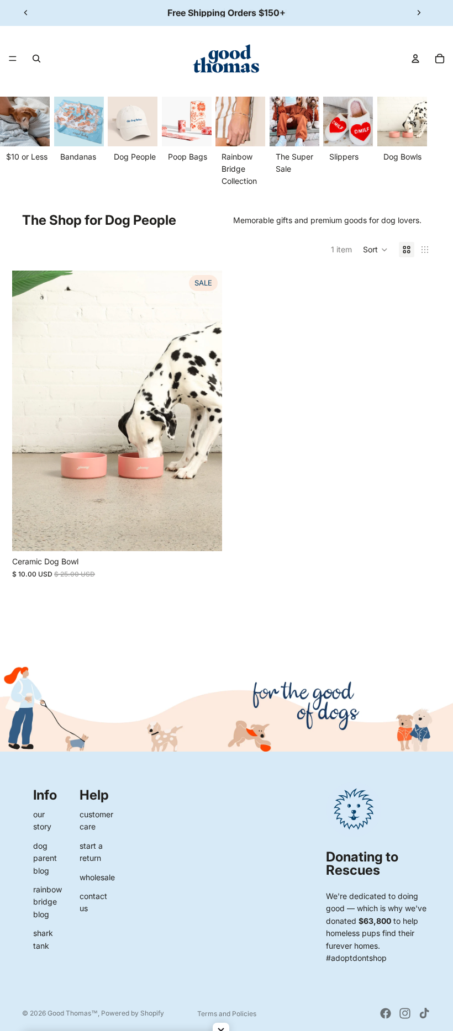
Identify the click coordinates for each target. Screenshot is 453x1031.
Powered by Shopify (132, 1013)
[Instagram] (405, 1013)
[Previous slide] (26, 13)
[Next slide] (419, 13)
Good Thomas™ (73, 1013)
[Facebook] (385, 1013)
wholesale (97, 877)
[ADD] (205, 534)
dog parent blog (45, 858)
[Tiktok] (424, 1013)
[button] (375, 249)
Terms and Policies (226, 1013)
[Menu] (12, 58)
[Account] (415, 58)
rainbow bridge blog (47, 902)
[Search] (36, 58)
